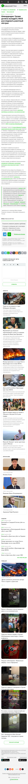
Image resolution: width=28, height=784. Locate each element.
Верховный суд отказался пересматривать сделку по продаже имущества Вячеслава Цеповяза (13, 332)
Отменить (14, 284)
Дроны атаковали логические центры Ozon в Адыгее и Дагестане (13, 580)
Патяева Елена (7, 475)
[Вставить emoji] (17, 264)
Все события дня (22, 557)
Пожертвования (23, 757)
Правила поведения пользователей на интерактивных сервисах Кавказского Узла (14, 774)
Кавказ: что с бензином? (9, 9)
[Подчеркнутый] (10, 264)
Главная (3, 11)
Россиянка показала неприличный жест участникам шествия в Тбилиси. (13, 712)
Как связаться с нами (11, 757)
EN (4, 1)
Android (20, 188)
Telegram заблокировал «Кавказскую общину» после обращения (12, 661)
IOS (24, 188)
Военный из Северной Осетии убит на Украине (13, 523)
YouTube (23, 205)
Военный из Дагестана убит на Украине (13, 536)
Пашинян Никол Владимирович (12, 493)
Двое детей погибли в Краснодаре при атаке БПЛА (13, 389)
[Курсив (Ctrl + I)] (7, 264)
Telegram (20, 195)
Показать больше (14, 742)
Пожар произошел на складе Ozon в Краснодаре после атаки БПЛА (14, 363)
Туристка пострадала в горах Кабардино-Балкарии (11, 307)
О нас (2, 757)
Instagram (22, 202)
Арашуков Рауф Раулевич (10, 512)
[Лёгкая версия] (8, 2)
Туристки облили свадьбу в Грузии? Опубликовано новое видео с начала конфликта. (12, 636)
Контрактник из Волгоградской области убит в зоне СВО (13, 530)
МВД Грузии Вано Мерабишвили (14, 123)
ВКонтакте (6, 203)
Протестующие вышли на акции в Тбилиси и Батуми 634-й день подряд (13, 414)
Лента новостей (10, 11)
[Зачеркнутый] (13, 264)
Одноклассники (14, 203)
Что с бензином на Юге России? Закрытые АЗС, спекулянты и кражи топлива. (12, 736)
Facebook (16, 202)
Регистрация (14, 280)
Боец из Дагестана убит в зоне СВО (12, 555)
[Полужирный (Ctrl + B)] (4, 264)
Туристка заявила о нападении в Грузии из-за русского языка (13, 688)
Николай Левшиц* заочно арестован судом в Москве (14, 443)
